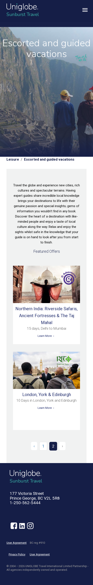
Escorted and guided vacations (49, 159)
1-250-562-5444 (25, 502)
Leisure (12, 159)
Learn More (45, 335)
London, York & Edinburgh (46, 394)
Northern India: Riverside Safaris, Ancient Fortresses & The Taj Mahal (46, 315)
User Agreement (16, 542)
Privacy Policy (17, 554)
